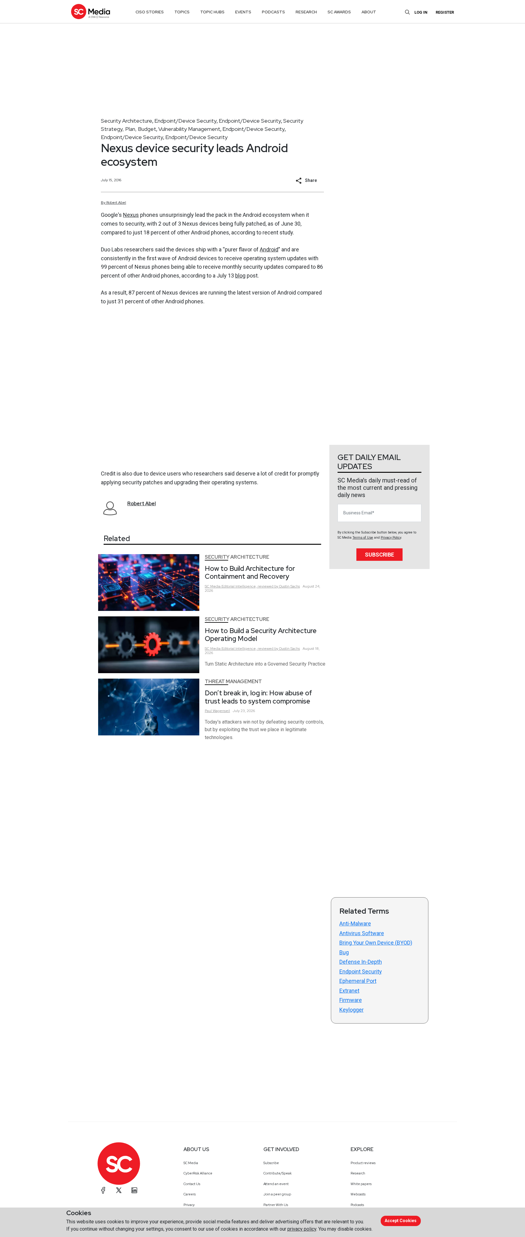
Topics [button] (182, 12)
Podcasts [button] (273, 12)
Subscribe (379, 554)
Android (269, 249)
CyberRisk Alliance (198, 1173)
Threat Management (233, 681)
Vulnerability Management (189, 128)
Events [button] (243, 12)
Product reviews (363, 1163)
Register (445, 12)
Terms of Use (362, 538)
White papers (361, 1184)
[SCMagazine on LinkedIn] (134, 1190)
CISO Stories (150, 12)
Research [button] (306, 12)
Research (358, 1173)
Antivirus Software (361, 933)
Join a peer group (277, 1194)
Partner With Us (275, 1205)
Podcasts (357, 1205)
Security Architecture (126, 120)
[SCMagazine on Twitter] (118, 1190)
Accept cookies (401, 1220)
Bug (344, 952)
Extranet (349, 990)
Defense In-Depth (360, 962)
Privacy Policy (391, 538)
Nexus (131, 215)
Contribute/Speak (277, 1173)
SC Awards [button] (339, 12)
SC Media (191, 1163)
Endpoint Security (360, 971)
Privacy (189, 1205)
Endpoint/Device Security (185, 120)
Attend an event (276, 1184)
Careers (190, 1194)
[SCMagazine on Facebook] (103, 1190)
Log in (420, 12)
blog (240, 275)
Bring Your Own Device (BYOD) (375, 942)
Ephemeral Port (357, 981)
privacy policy (301, 1229)
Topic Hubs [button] (212, 12)
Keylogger (351, 1010)
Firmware (350, 1000)
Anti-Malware (355, 923)
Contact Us (192, 1184)
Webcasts (358, 1194)
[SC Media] (90, 11)
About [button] (369, 12)
